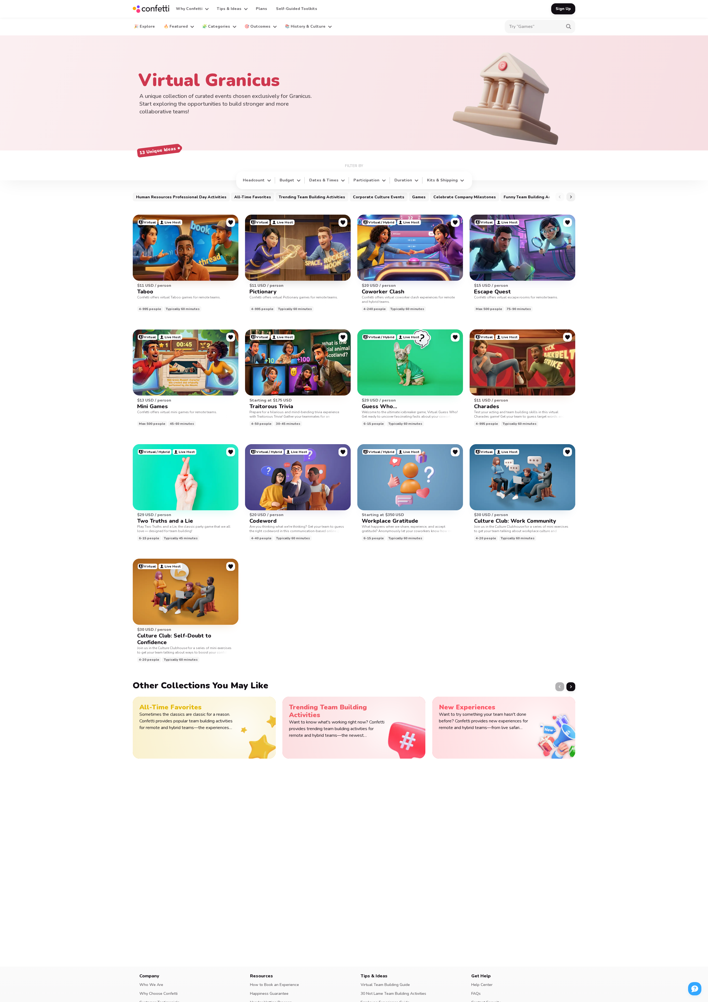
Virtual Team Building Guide (385, 984)
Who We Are (151, 984)
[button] (191, 8)
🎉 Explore (144, 26)
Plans (261, 8)
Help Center (482, 984)
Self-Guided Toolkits (296, 8)
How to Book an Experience (274, 984)
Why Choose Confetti (158, 993)
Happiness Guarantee (269, 993)
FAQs (476, 993)
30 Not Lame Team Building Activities (393, 993)
